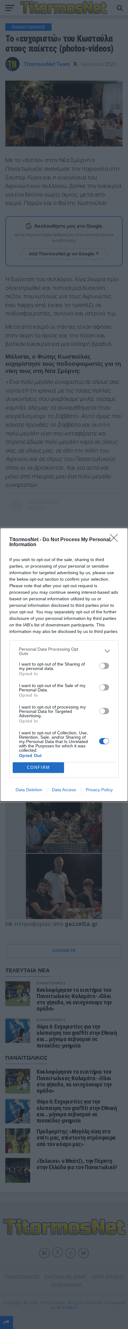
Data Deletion (29, 789)
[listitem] (64, 651)
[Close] (116, 540)
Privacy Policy (99, 789)
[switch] (104, 666)
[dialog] (64, 665)
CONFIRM (38, 767)
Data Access (64, 789)
